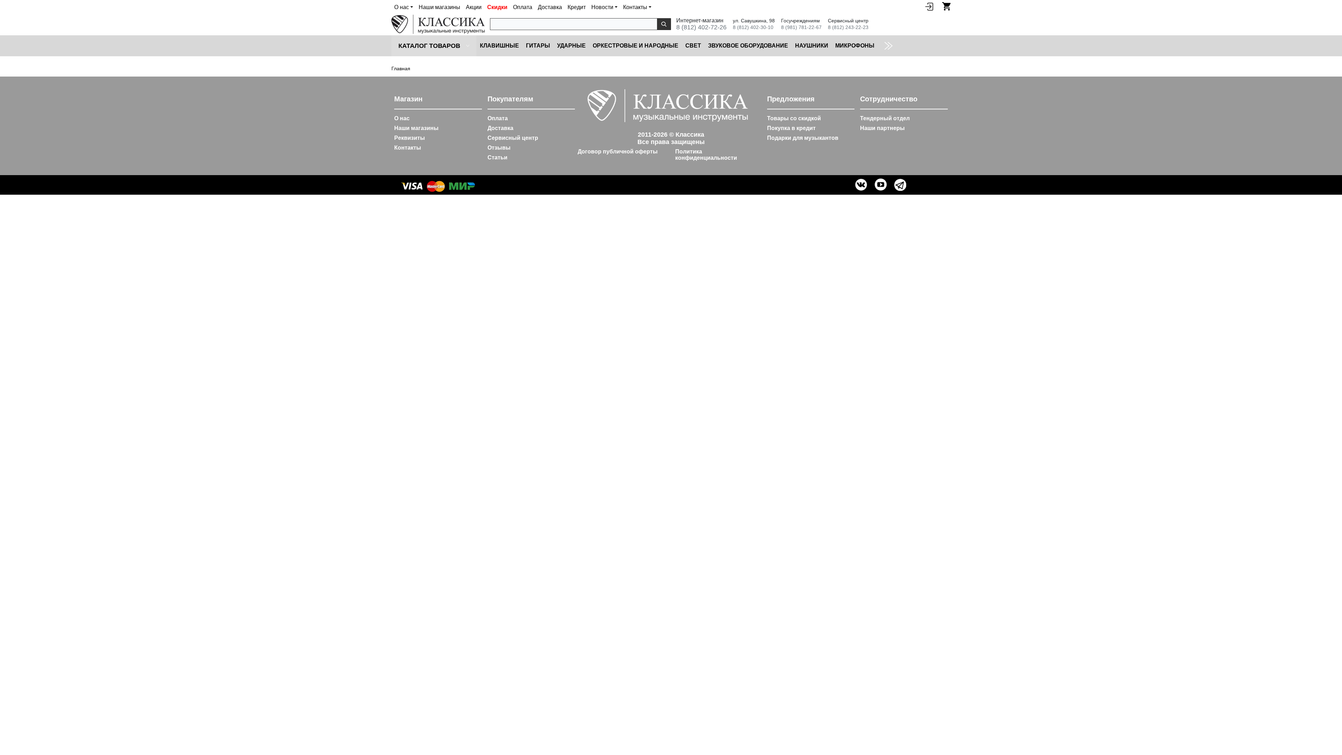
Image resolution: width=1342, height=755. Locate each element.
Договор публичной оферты (618, 151)
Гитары (538, 46)
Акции (474, 7)
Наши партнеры (882, 128)
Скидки (497, 7)
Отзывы (499, 148)
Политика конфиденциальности (706, 155)
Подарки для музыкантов (802, 138)
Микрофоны (854, 46)
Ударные (571, 46)
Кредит (577, 7)
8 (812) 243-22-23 (848, 27)
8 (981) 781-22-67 (801, 27)
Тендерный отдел (885, 118)
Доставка (550, 7)
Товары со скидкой (794, 118)
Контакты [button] (635, 7)
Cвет (693, 46)
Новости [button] (602, 7)
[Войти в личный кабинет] (929, 6)
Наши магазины (439, 7)
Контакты (407, 148)
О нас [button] (401, 7)
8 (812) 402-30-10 (753, 27)
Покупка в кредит (791, 128)
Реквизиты (409, 138)
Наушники (811, 46)
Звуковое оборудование (748, 46)
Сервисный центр (513, 138)
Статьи (497, 157)
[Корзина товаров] (946, 6)
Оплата (522, 7)
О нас (402, 118)
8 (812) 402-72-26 (701, 27)
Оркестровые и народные (635, 46)
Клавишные (499, 46)
